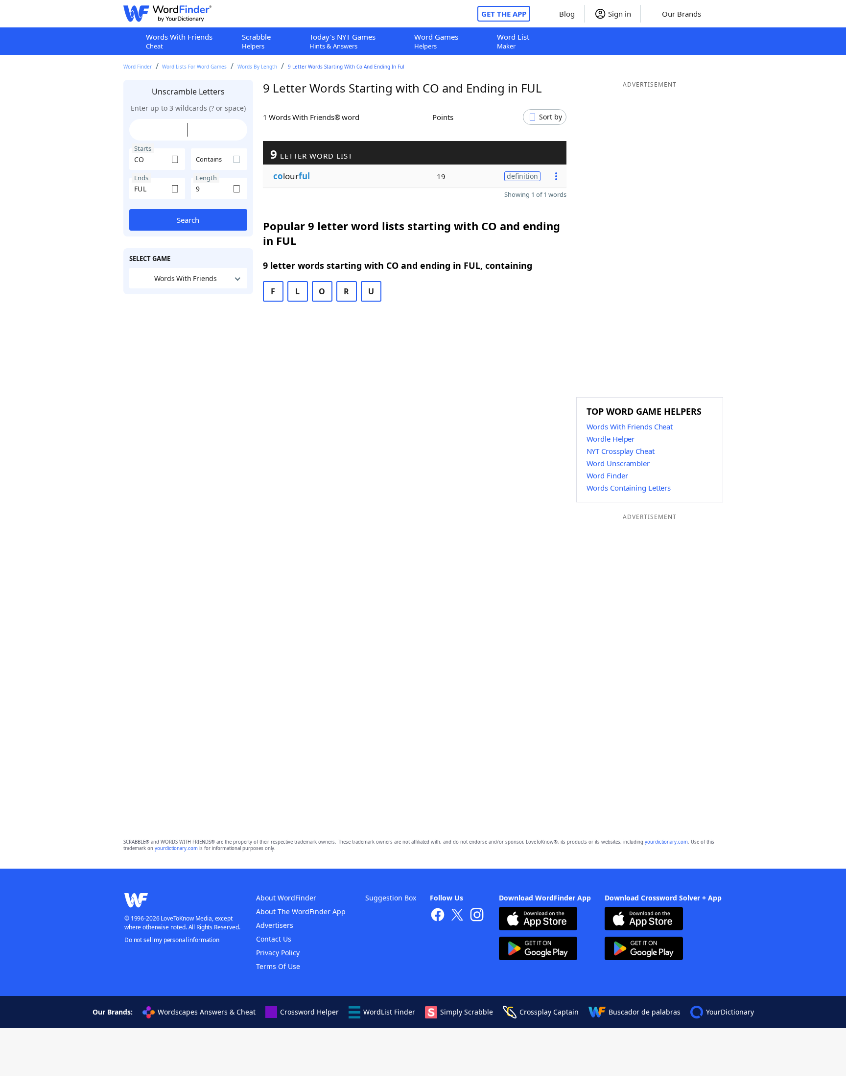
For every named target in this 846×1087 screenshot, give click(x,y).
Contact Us (273, 939)
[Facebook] (438, 916)
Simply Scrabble (466, 1011)
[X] (457, 916)
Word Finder (137, 67)
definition (522, 176)
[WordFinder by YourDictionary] (167, 13)
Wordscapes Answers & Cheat (207, 1011)
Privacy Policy (278, 952)
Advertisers (274, 925)
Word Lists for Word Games (194, 67)
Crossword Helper (309, 1011)
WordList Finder (389, 1011)
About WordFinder (286, 897)
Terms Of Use (278, 966)
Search (188, 220)
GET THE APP (503, 14)
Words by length (257, 67)
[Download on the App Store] (538, 920)
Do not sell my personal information (171, 940)
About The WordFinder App (301, 911)
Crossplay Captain (549, 1011)
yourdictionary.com (666, 842)
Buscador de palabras (645, 1011)
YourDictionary (730, 1011)
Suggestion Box (390, 897)
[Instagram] (477, 916)
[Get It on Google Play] (538, 950)
